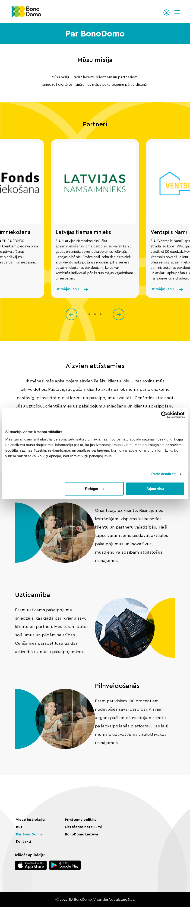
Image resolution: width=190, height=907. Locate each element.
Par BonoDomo (29, 834)
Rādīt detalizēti (163, 474)
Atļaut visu (155, 488)
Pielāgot (91, 488)
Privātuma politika (81, 820)
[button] (71, 314)
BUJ (19, 827)
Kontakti (23, 841)
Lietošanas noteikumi (83, 827)
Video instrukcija (30, 820)
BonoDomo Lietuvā (81, 834)
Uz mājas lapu (67, 289)
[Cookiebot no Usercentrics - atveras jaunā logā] (164, 414)
